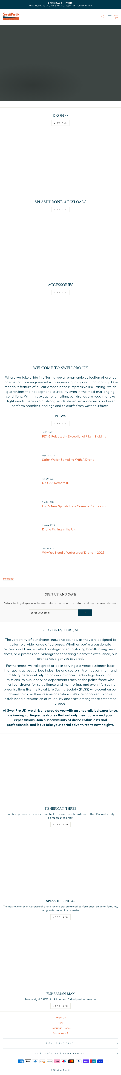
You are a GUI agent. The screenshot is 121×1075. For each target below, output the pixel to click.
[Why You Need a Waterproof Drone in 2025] (21, 557)
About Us (60, 1017)
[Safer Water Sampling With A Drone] (21, 464)
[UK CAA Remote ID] (21, 487)
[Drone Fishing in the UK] (21, 534)
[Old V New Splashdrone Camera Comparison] (21, 511)
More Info (13, 91)
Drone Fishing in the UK (59, 529)
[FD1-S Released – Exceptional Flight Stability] (21, 441)
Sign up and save (60, 1043)
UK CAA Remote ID (55, 483)
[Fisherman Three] (60, 772)
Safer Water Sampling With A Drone (68, 459)
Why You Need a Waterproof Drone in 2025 (73, 552)
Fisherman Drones (61, 1027)
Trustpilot (8, 578)
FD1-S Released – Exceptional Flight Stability (74, 436)
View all (60, 123)
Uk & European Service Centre (60, 1053)
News (60, 1022)
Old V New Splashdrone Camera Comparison (74, 506)
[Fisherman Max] (60, 957)
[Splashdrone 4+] (60, 864)
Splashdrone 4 (60, 1033)
